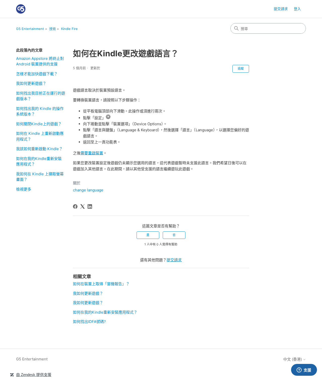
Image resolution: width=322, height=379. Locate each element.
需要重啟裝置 (91, 153)
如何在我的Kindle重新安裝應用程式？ (39, 161)
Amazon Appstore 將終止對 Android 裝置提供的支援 (40, 61)
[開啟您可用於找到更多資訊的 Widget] (304, 370)
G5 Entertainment (30, 29)
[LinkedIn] (90, 206)
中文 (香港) (293, 359)
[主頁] (20, 9)
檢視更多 (23, 189)
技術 (52, 29)
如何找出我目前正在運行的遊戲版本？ (40, 96)
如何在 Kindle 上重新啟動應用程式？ (40, 136)
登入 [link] (297, 9)
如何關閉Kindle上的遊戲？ (39, 123)
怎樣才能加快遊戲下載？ (37, 73)
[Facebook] (75, 206)
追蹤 (241, 68)
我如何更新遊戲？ (31, 83)
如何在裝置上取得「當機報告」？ (101, 283)
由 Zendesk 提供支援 (33, 374)
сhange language (88, 190)
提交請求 (281, 9)
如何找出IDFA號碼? (89, 321)
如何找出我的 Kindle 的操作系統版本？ (40, 111)
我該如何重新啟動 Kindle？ (39, 148)
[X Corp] (82, 206)
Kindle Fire (69, 29)
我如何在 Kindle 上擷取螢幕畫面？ (40, 177)
